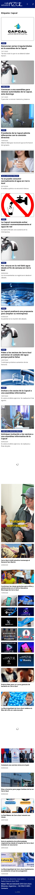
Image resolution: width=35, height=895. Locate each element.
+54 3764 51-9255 (24, 886)
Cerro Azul (5, 86)
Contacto (4, 888)
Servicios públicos (12, 176)
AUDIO (4, 388)
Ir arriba (31, 879)
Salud (4, 176)
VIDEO (4, 43)
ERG (18, 892)
